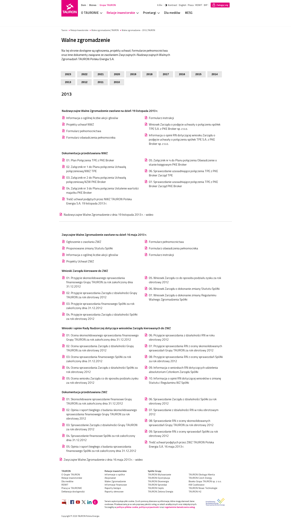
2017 (166, 74)
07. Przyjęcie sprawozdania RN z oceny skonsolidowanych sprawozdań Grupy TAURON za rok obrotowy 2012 (185, 348)
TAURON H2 (195, 491)
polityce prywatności (149, 507)
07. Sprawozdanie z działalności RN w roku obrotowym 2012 (183, 412)
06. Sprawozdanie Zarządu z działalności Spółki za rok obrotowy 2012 (183, 401)
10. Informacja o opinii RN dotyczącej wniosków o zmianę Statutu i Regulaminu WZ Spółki (185, 380)
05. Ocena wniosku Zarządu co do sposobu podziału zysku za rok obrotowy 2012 (102, 380)
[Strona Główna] (69, 8)
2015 (198, 74)
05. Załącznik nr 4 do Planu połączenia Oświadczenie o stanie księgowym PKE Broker (183, 162)
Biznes (92, 5)
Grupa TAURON (108, 5)
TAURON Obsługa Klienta (202, 474)
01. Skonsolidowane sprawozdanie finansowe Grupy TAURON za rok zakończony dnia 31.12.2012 (99, 401)
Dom (83, 5)
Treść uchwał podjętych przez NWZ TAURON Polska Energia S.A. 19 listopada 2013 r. (99, 201)
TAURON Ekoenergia (158, 481)
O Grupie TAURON (70, 474)
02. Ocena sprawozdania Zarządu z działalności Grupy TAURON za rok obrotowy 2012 (100, 348)
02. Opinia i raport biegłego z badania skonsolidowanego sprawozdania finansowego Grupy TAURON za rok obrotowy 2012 (101, 414)
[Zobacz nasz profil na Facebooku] (72, 502)
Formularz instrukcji (161, 118)
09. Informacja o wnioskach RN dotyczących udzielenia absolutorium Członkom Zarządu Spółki (183, 369)
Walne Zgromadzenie (115, 481)
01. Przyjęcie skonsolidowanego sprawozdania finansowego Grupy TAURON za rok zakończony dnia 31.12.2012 (99, 282)
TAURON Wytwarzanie (159, 474)
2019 (133, 74)
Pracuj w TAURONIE (71, 488)
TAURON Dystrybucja (159, 477)
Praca (191, 5)
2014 (215, 74)
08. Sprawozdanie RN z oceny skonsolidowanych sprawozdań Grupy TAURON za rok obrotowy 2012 (181, 423)
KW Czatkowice (196, 484)
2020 (117, 74)
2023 (68, 74)
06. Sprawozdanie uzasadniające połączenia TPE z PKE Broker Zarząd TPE (183, 173)
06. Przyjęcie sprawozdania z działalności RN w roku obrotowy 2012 (182, 337)
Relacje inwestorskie (121, 12)
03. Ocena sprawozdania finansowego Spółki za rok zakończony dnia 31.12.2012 (98, 359)
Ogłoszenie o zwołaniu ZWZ (83, 242)
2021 (101, 74)
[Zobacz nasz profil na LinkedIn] (89, 502)
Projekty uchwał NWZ (80, 124)
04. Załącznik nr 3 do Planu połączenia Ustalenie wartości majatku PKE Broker (102, 190)
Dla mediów (172, 12)
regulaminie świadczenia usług (179, 507)
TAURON (66, 471)
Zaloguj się (222, 5)
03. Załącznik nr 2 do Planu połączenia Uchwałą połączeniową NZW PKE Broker (96, 179)
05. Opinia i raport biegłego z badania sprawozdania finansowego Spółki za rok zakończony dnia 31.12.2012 (101, 448)
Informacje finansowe (116, 484)
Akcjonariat (110, 477)
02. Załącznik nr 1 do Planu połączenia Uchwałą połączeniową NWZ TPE (96, 169)
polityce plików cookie (127, 507)
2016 (182, 74)
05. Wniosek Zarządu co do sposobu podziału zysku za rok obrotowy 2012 (185, 280)
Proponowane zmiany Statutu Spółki (89, 248)
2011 (101, 82)
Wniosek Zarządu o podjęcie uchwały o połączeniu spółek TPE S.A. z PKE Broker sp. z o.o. (184, 126)
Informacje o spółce (115, 474)
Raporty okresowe (114, 491)
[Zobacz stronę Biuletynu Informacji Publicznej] (65, 502)
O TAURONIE (90, 12)
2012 (84, 82)
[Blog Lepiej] (95, 502)
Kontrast (172, 5)
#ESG (188, 12)
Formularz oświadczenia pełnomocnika (90, 137)
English (182, 5)
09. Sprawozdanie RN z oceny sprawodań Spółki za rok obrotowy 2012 (183, 433)
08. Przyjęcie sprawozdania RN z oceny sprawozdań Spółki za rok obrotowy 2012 (186, 359)
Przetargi (149, 12)
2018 (149, 74)
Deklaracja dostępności (73, 491)
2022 (84, 74)
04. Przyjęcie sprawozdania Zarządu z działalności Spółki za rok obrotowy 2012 (101, 316)
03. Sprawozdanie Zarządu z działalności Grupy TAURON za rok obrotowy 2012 (101, 427)
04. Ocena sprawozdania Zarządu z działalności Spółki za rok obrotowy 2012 (102, 369)
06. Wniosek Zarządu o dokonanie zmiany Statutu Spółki (184, 289)
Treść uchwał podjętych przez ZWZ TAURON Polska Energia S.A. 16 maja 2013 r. (181, 444)
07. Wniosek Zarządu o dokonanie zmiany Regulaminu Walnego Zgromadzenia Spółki (182, 297)
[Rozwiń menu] (100, 12)
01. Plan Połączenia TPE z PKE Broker (90, 160)
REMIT (198, 5)
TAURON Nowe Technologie (203, 488)
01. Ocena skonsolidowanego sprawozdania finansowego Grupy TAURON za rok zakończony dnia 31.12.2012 (102, 337)
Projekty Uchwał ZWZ (80, 261)
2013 (68, 82)
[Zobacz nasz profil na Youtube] (77, 502)
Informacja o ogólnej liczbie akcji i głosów (92, 118)
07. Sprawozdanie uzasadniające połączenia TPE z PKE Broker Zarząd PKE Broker (183, 184)
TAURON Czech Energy (200, 477)
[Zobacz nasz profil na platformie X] (83, 502)
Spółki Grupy (154, 471)
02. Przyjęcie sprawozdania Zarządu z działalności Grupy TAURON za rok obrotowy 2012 (101, 295)
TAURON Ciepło (156, 488)
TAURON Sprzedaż (157, 484)
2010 (117, 82)
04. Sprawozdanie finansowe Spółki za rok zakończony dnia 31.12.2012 (100, 438)
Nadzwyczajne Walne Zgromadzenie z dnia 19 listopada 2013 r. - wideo (108, 214)
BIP (205, 5)
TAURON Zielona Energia (160, 491)
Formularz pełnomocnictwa (83, 131)
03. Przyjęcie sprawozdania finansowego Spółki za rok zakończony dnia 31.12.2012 (100, 306)
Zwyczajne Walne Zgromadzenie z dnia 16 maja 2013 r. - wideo (103, 459)
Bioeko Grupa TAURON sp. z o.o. (205, 481)
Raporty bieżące (113, 488)
